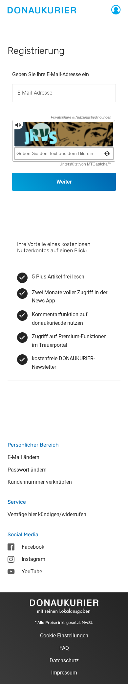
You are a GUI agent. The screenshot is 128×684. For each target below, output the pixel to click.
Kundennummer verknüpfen (40, 482)
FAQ (64, 648)
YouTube (32, 571)
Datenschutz (64, 660)
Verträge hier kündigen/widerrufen (47, 514)
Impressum (64, 673)
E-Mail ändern (23, 457)
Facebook (33, 547)
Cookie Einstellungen (64, 635)
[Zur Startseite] (42, 10)
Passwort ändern (27, 470)
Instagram (33, 559)
